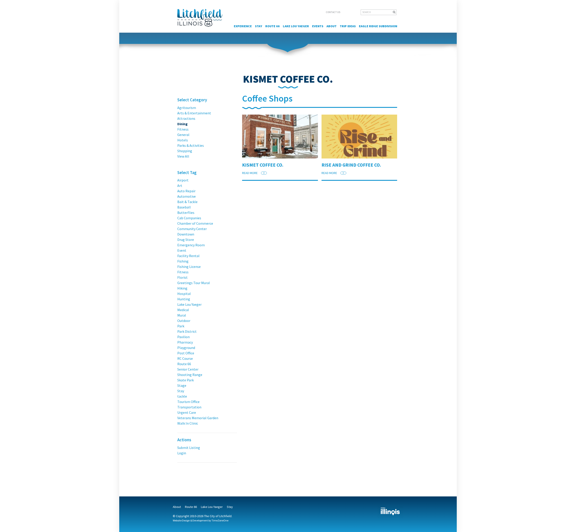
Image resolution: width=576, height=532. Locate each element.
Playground (186, 347)
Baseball (184, 207)
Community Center (192, 228)
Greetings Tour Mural (193, 283)
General (183, 134)
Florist (182, 277)
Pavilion (183, 337)
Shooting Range (189, 374)
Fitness (183, 129)
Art (179, 185)
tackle (182, 396)
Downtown (185, 234)
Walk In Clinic (187, 423)
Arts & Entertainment (194, 113)
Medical (183, 310)
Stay (258, 26)
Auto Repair (186, 191)
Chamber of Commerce (195, 223)
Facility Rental (188, 256)
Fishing (183, 261)
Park (180, 326)
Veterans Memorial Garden (197, 418)
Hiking (182, 288)
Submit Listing (188, 447)
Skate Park (185, 380)
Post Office (185, 353)
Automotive (186, 196)
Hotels (182, 140)
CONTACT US (333, 12)
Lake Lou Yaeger (296, 26)
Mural (181, 315)
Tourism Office (188, 401)
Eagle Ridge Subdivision (378, 26)
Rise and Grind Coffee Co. (351, 165)
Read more (253, 173)
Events (317, 26)
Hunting (183, 299)
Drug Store (185, 239)
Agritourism (186, 107)
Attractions (186, 118)
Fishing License (189, 266)
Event (181, 250)
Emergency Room (191, 245)
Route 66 (272, 26)
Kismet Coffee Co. (262, 165)
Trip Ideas (348, 26)
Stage (181, 385)
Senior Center (187, 369)
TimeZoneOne (220, 520)
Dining (182, 124)
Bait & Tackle (187, 201)
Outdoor (183, 320)
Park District (187, 331)
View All (183, 156)
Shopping (184, 151)
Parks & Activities (190, 145)
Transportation (189, 407)
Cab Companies (189, 218)
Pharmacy (185, 342)
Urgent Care (186, 412)
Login (181, 453)
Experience (243, 26)
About (331, 26)
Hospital (184, 293)
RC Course (185, 358)
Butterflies (185, 212)
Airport (183, 180)
